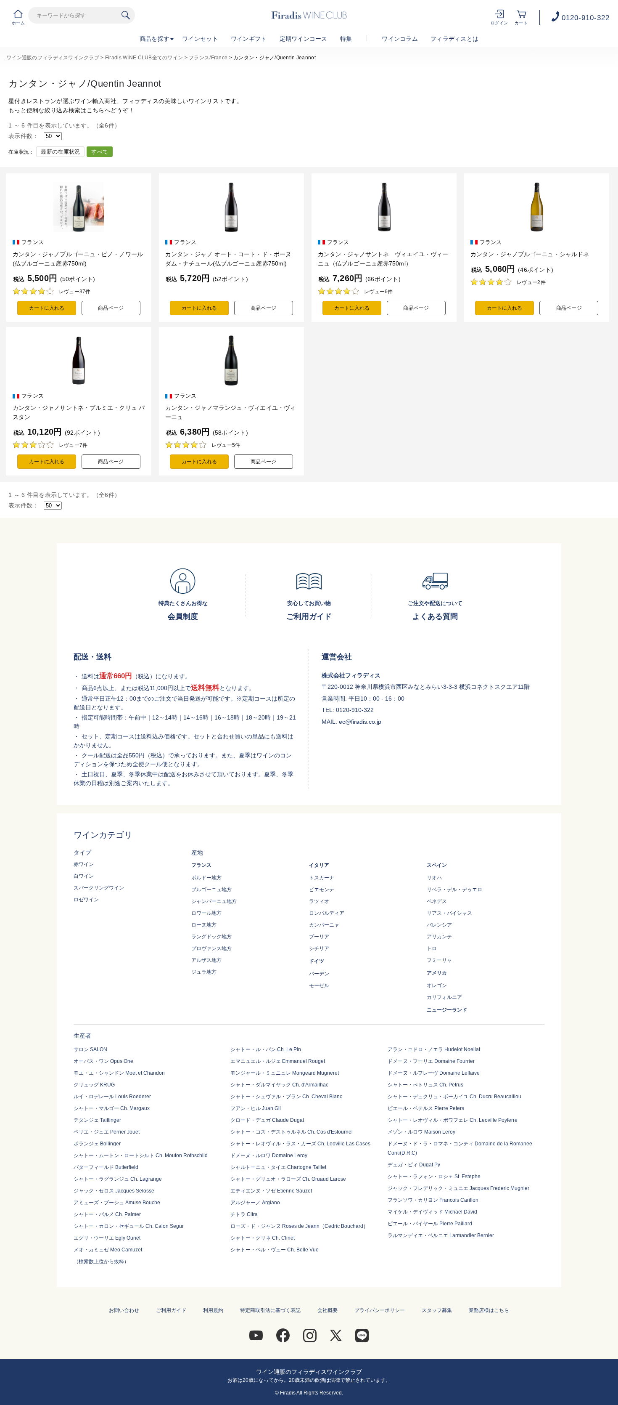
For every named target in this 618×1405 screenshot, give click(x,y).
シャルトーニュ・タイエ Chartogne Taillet (278, 1167)
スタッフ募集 (437, 1310)
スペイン (437, 865)
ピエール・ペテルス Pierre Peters (426, 1108)
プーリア (319, 937)
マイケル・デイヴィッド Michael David (432, 1212)
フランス (201, 865)
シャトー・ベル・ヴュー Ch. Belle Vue (274, 1250)
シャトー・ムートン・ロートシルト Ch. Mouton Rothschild (141, 1155)
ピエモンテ (321, 889)
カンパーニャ (324, 925)
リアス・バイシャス (449, 913)
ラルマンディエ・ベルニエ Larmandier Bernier (441, 1235)
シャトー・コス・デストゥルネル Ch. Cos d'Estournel (291, 1132)
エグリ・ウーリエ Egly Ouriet (107, 1238)
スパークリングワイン (99, 888)
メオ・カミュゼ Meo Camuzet (108, 1250)
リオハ (434, 878)
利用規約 (213, 1310)
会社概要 (327, 1310)
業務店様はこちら (489, 1310)
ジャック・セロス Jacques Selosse (114, 1191)
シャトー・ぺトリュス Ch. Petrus (425, 1085)
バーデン (319, 974)
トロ (432, 948)
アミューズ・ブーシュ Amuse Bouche (117, 1203)
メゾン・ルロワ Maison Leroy (421, 1132)
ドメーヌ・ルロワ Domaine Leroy (268, 1155)
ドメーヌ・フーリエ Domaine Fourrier (431, 1061)
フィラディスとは (454, 38)
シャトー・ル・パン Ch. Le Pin (265, 1049)
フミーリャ (439, 960)
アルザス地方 (206, 960)
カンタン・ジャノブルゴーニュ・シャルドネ (529, 254)
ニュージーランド (447, 1010)
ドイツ (316, 961)
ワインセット (200, 38)
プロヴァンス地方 (211, 948)
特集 (346, 38)
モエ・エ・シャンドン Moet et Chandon (119, 1073)
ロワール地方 (206, 913)
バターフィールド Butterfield (106, 1167)
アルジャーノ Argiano (255, 1203)
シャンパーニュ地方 (214, 901)
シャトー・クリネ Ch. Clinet (262, 1238)
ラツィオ (319, 901)
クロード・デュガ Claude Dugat (267, 1120)
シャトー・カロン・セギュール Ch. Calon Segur (129, 1226)
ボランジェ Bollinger (97, 1144)
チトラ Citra (244, 1214)
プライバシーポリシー (379, 1310)
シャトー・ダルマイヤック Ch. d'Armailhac (279, 1085)
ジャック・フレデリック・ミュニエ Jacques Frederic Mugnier (458, 1188)
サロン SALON (90, 1049)
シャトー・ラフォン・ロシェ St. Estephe (434, 1176)
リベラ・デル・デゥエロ (454, 889)
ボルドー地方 (206, 878)
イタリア (319, 865)
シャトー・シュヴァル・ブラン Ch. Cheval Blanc (286, 1097)
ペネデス (437, 901)
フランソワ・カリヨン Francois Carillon (433, 1200)
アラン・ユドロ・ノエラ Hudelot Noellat (434, 1049)
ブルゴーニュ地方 (211, 889)
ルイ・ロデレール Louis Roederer (112, 1097)
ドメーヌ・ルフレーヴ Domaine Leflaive (434, 1073)
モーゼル (319, 985)
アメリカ (437, 973)
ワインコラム (400, 38)
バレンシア (439, 925)
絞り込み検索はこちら (75, 110)
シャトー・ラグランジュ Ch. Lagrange (118, 1179)
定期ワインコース (303, 38)
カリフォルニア (444, 997)
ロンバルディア (326, 913)
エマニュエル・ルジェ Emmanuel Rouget (277, 1061)
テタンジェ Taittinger (97, 1120)
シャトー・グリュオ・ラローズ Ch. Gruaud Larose (288, 1179)
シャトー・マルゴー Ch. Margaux (112, 1108)
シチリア (319, 948)
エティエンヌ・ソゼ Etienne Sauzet (271, 1191)
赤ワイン (84, 864)
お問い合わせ (124, 1310)
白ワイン (84, 876)
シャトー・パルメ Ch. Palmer (107, 1214)
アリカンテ (439, 937)
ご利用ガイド (171, 1310)
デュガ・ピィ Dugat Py (414, 1165)
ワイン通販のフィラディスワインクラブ (52, 58)
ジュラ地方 (204, 972)
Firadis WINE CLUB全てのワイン (144, 58)
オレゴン (437, 985)
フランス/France (208, 58)
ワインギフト (249, 38)
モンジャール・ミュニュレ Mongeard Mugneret (284, 1073)
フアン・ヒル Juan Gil (255, 1108)
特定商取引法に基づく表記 (270, 1310)
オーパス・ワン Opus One (103, 1061)
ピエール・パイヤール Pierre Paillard (430, 1224)
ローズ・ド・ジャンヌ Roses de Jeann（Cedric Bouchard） (299, 1226)
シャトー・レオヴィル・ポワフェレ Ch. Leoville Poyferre (453, 1120)
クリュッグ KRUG (94, 1085)
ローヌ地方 (204, 925)
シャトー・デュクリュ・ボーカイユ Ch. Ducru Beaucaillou (454, 1097)
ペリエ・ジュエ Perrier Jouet (107, 1132)
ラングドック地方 (211, 937)
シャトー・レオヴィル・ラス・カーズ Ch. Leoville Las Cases (300, 1144)
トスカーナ (321, 878)
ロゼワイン (86, 900)
